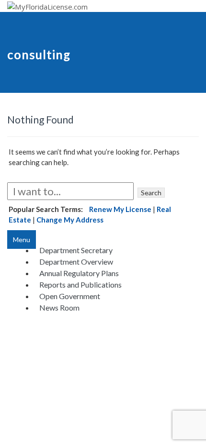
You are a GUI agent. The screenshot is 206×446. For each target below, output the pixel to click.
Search (151, 193)
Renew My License (120, 209)
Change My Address (69, 219)
